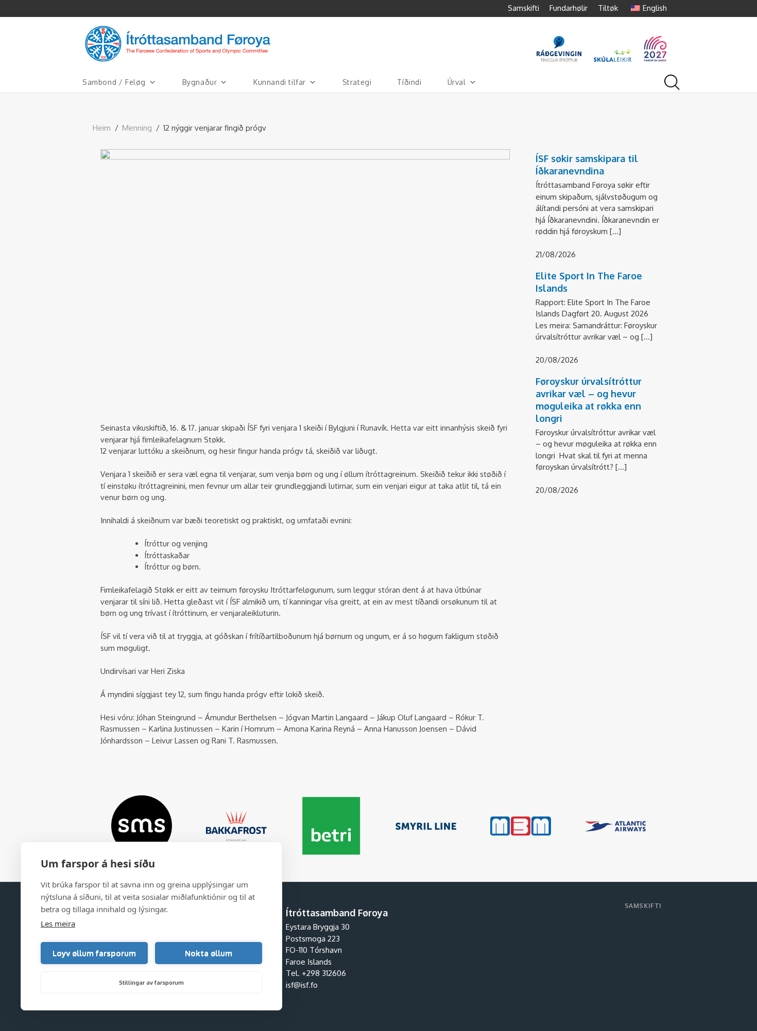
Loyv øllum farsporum (94, 953)
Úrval (457, 82)
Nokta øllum (208, 953)
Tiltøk (608, 8)
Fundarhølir (568, 8)
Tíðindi (409, 82)
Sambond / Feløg (114, 82)
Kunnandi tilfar (279, 82)
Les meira (58, 923)
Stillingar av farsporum (151, 982)
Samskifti (523, 8)
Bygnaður (199, 82)
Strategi (357, 82)
